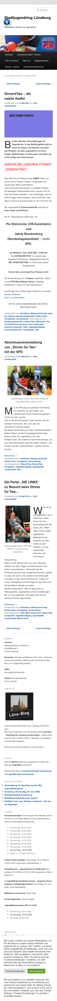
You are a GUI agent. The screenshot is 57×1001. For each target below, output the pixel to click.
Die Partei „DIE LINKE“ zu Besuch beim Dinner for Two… (22, 487)
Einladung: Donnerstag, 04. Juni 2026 (22, 791)
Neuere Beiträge (44, 83)
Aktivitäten (25, 313)
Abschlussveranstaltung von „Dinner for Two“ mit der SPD (23, 347)
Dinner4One (26, 464)
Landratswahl (10, 469)
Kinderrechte (41, 316)
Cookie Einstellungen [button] (15, 971)
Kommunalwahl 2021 (13, 329)
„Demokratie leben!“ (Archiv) (28, 54)
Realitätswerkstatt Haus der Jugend (20, 798)
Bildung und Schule (39, 313)
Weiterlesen (10, 455)
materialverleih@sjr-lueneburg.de (36, 771)
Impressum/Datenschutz (33, 66)
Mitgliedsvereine (41, 60)
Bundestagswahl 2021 (14, 321)
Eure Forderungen (36, 324)
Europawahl (9, 466)
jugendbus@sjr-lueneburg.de (21, 774)
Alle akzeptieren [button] (36, 971)
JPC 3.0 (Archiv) (11, 60)
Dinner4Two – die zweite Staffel (17, 96)
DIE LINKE (25, 612)
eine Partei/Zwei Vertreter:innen (27, 323)
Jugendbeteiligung (37, 327)
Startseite (9, 54)
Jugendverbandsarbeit (25, 316)
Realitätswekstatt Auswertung (18, 794)
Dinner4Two (29, 321)
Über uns (26, 60)
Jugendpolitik (38, 466)
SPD (37, 329)
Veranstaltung (22, 318)
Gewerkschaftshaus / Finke (16, 327)
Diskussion (40, 321)
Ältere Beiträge (12, 83)
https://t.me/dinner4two (14, 297)
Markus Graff (22, 618)
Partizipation (9, 318)
